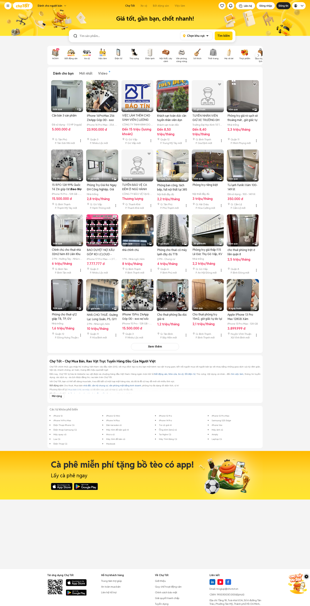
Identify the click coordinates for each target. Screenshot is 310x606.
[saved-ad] (222, 5)
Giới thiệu (160, 581)
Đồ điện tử (190, 374)
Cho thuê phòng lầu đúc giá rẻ (172, 317)
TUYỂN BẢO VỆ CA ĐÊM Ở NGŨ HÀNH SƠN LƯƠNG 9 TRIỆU (136, 187)
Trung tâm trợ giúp (111, 581)
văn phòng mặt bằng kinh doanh (125, 385)
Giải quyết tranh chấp (167, 598)
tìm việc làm (237, 374)
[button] (7, 5)
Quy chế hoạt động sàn (168, 586)
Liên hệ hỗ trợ (108, 592)
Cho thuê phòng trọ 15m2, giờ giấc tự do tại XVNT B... (207, 317)
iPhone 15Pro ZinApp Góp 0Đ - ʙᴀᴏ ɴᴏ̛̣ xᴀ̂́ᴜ (135, 317)
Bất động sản (161, 5)
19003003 (223, 594)
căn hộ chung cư (100, 385)
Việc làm (180, 5)
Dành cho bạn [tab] (63, 73)
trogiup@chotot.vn (227, 588)
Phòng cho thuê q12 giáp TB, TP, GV (64, 317)
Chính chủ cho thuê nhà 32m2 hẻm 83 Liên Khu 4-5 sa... (66, 252)
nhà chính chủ (130, 250)
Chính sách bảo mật (166, 592)
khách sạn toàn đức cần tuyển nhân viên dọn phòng (171, 118)
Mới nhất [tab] (85, 73)
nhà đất (87, 385)
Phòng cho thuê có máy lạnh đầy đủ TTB (172, 252)
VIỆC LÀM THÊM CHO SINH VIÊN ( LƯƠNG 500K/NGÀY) (136, 118)
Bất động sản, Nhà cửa (165, 374)
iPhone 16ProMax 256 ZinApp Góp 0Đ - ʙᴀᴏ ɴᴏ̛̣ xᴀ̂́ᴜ (100, 118)
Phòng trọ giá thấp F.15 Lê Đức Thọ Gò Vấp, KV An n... (207, 252)
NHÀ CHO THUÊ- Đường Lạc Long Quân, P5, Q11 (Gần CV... (102, 317)
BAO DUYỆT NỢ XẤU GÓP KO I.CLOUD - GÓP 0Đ (100, 252)
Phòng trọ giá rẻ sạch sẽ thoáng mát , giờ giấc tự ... (242, 118)
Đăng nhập (265, 5)
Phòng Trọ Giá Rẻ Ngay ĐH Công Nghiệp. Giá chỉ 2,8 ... (102, 187)
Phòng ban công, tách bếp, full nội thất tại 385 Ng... (172, 187)
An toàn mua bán (111, 586)
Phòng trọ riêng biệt (205, 185)
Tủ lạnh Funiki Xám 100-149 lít (242, 187)
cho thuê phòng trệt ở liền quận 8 (241, 252)
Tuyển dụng (161, 603)
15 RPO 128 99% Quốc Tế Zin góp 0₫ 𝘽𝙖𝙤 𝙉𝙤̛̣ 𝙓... (66, 187)
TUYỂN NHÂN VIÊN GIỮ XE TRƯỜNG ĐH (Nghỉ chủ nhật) (205, 118)
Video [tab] (102, 73)
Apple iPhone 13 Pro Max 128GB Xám (240, 317)
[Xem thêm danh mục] (258, 55)
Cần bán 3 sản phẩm (64, 115)
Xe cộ (143, 5)
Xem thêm (155, 346)
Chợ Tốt (130, 5)
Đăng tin (283, 5)
